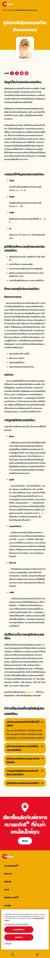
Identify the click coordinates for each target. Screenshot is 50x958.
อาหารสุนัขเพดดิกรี (11, 865)
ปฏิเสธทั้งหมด (19, 937)
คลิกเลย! (25, 840)
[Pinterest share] (22, 73)
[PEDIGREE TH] (10, 4)
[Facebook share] (12, 73)
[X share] (17, 73)
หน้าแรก (4, 10)
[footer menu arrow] (21, 865)
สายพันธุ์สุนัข (10, 10)
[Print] (27, 73)
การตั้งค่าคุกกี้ (7, 943)
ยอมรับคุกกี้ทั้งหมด (18, 929)
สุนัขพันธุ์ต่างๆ (30, 692)
